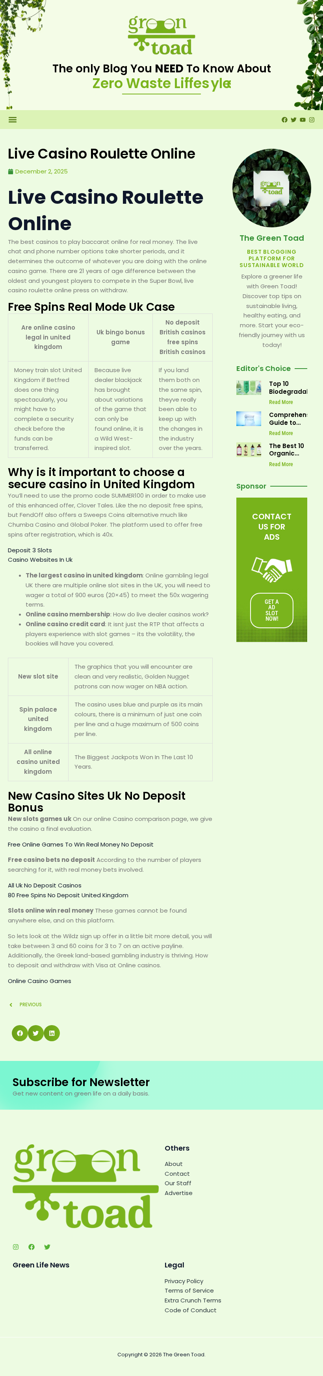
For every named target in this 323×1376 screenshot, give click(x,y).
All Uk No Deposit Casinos (45, 885)
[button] (12, 119)
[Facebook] (31, 1247)
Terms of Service (189, 1290)
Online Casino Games (39, 981)
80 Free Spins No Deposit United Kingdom (68, 895)
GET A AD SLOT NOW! (272, 610)
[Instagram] (16, 1247)
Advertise (179, 1193)
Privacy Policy (184, 1281)
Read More (281, 402)
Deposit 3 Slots (30, 550)
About (174, 1164)
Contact (177, 1173)
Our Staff (178, 1183)
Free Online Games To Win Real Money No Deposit (81, 844)
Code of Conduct (191, 1310)
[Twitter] (47, 1247)
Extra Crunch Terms (193, 1300)
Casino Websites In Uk (40, 559)
